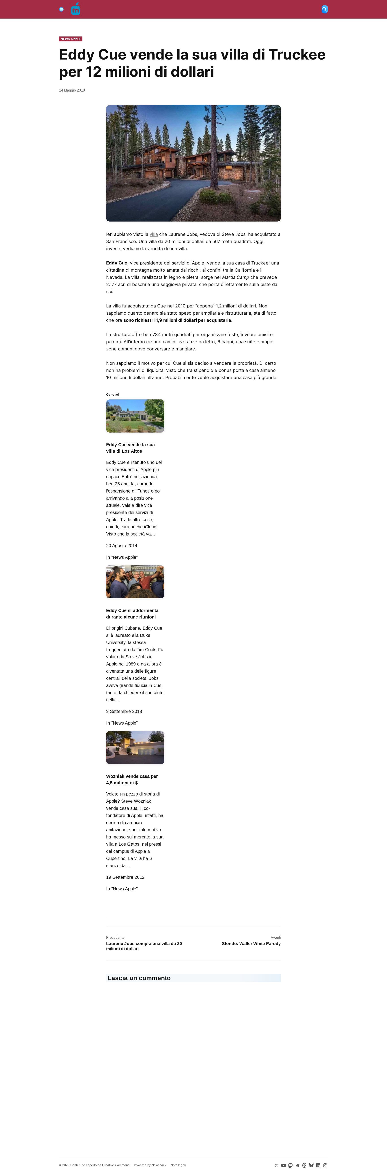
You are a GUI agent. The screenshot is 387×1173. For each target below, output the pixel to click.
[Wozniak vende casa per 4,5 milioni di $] (135, 764)
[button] (193, 163)
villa (154, 234)
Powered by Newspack (150, 1165)
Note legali (178, 1165)
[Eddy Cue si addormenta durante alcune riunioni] (135, 599)
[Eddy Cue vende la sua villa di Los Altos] (135, 433)
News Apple (71, 39)
